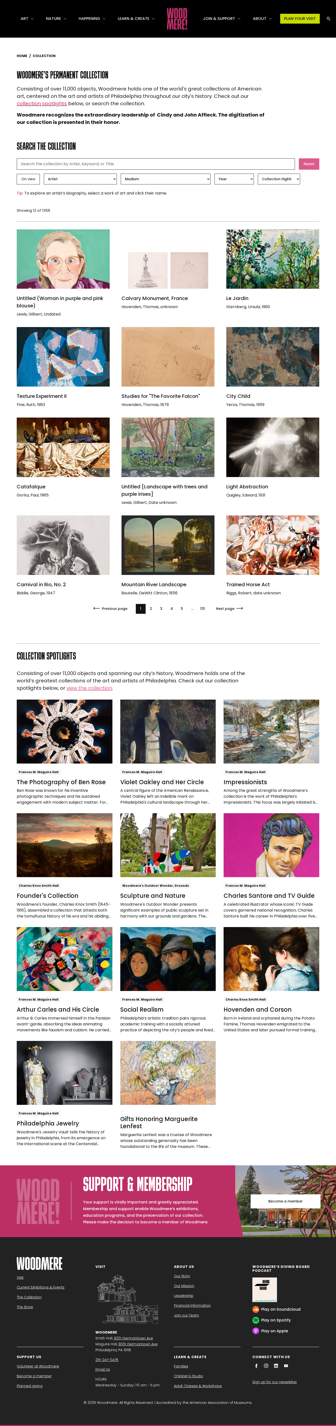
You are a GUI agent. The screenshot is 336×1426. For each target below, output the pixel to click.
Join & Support (219, 18)
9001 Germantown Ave (138, 1344)
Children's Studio (188, 1376)
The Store (25, 1307)
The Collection (29, 1297)
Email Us (102, 1369)
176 (202, 608)
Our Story (182, 1276)
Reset (309, 164)
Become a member (285, 1201)
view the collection (89, 688)
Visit (20, 1277)
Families (181, 1366)
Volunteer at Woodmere (38, 1366)
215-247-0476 (106, 1359)
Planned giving (30, 1386)
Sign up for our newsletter (274, 1382)
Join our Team (186, 1315)
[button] (27, 19)
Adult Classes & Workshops (198, 1386)
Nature (53, 18)
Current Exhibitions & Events (40, 1287)
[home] (177, 19)
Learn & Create (133, 18)
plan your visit (300, 18)
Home (22, 55)
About (259, 18)
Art (24, 18)
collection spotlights (42, 103)
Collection (44, 55)
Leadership (183, 1296)
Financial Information (192, 1305)
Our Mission (184, 1286)
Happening (89, 18)
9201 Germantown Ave (133, 1338)
